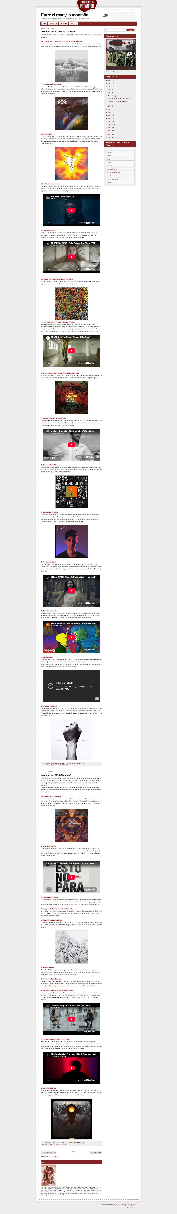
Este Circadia (81, 925)
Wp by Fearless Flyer (131, 1207)
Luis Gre (109, 176)
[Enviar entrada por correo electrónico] (82, 763)
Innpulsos (53, 23)
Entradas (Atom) (54, 1156)
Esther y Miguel (112, 169)
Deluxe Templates (132, 1205)
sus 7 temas (76, 1092)
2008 (110, 131)
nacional (63, 1144)
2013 (110, 115)
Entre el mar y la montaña (64, 15)
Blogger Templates (117, 1205)
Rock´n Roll (64, 764)
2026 (110, 80)
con (49, 35)
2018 (110, 90)
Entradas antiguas (96, 1152)
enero (112, 96)
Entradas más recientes (49, 1152)
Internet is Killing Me (113, 172)
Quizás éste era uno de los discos (52, 899)
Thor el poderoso (112, 179)
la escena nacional (57, 35)
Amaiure (109, 152)
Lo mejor (58, 764)
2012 (110, 118)
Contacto (73, 23)
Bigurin (109, 162)
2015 (110, 109)
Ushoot (109, 182)
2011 (110, 121)
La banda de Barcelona (48, 993)
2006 (110, 137)
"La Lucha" (64, 1048)
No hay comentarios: (75, 763)
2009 (110, 128)
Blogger (134, 1204)
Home (44, 23)
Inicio (73, 1151)
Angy (108, 159)
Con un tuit (44, 848)
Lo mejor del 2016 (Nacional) (56, 775)
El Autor (63, 23)
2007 (110, 134)
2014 (110, 112)
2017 (110, 93)
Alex (108, 149)
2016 (49, 764)
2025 (110, 83)
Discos (53, 764)
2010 (110, 125)
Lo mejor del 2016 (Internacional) (58, 31)
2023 (110, 86)
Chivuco (109, 166)
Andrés (109, 155)
